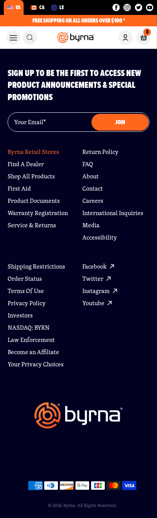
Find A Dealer (26, 164)
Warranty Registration (38, 213)
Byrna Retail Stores (33, 151)
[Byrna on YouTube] (149, 7)
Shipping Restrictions (36, 266)
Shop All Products (31, 176)
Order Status (25, 278)
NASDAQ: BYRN (29, 327)
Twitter (93, 278)
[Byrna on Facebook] (116, 7)
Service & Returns (32, 225)
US (18, 7)
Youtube (94, 303)
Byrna (69, 505)
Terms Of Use (26, 291)
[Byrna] (78, 419)
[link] (29, 37)
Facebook (95, 266)
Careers (92, 200)
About (90, 176)
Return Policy (100, 151)
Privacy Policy (27, 303)
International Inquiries (112, 213)
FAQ (87, 164)
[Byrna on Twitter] (138, 7)
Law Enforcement (31, 339)
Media (90, 225)
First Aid (19, 188)
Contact (92, 188)
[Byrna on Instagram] (127, 7)
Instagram (96, 291)
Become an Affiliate (33, 352)
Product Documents (34, 200)
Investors (20, 315)
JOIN (120, 122)
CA (42, 7)
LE (61, 7)
